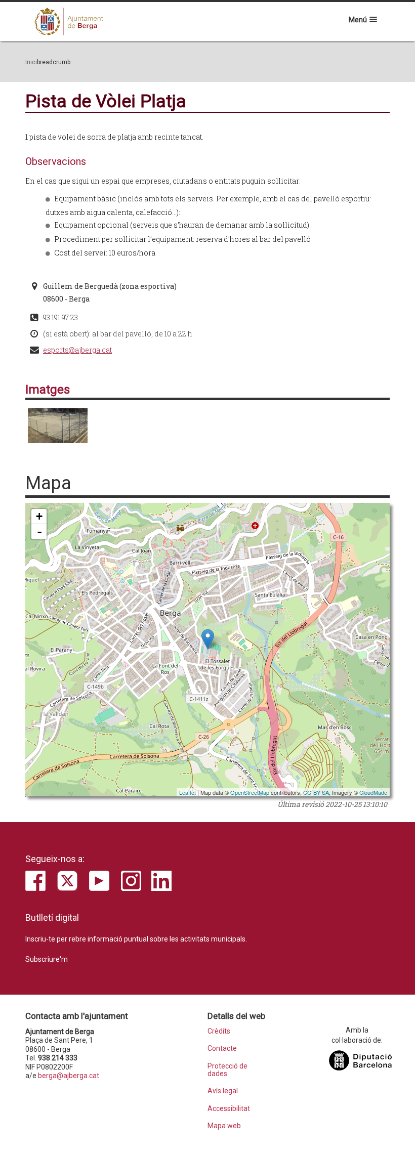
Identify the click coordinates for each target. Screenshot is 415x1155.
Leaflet (187, 792)
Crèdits (219, 1031)
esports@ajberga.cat (77, 350)
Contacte (222, 1048)
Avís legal (223, 1091)
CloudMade (373, 792)
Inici (31, 62)
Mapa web (224, 1126)
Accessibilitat (229, 1109)
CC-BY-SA (316, 792)
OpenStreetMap (249, 792)
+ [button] (39, 516)
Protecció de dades (227, 1070)
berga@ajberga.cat (68, 1076)
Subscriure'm (46, 959)
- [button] (39, 532)
